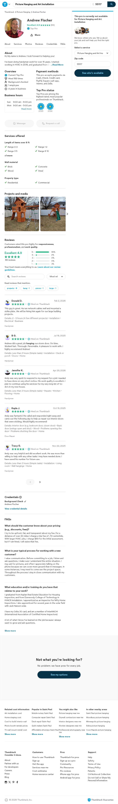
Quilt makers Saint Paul (42, 726)
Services (18, 44)
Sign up (36, 761)
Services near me (40, 767)
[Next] (40, 482)
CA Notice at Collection (99, 774)
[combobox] (52, 4)
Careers (8, 770)
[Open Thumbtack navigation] (6, 4)
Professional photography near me (72, 731)
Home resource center (43, 774)
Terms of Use (94, 764)
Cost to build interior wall (16, 722)
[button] (15, 28)
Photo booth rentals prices (16, 726)
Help (90, 757)
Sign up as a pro (67, 761)
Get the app (38, 764)
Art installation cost (13, 713)
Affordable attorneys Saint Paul (45, 730)
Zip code (78, 58)
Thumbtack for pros (69, 757)
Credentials (51, 44)
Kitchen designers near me (70, 726)
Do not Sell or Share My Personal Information (99, 779)
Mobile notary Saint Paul (42, 713)
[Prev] (30, 482)
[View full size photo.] (22, 214)
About (7, 44)
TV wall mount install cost (16, 730)
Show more (10, 734)
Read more (26, 109)
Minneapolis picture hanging (98, 722)
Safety (91, 761)
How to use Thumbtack (43, 757)
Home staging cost (13, 717)
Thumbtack (9, 12)
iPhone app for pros (69, 774)
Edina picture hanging (95, 726)
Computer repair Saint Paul (43, 717)
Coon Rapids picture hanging (98, 730)
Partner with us (12, 763)
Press (7, 774)
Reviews (39, 44)
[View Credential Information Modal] (20, 497)
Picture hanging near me (69, 713)
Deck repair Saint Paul (41, 722)
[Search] (111, 4)
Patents (91, 771)
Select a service (82, 47)
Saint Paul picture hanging (97, 713)
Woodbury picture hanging (97, 717)
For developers (11, 767)
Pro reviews (65, 771)
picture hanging (23, 12)
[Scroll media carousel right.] (67, 214)
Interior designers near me (70, 722)
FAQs (63, 44)
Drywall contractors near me (71, 717)
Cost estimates (39, 771)
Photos (28, 44)
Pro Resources (67, 767)
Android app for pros (70, 778)
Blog (7, 777)
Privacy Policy (94, 767)
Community (65, 764)
